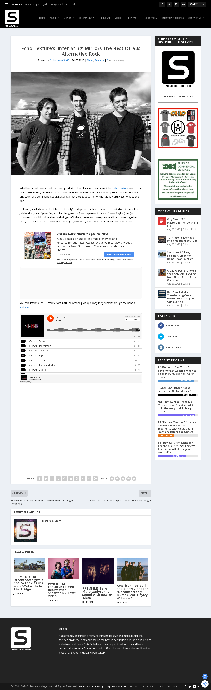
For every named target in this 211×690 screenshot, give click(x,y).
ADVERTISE (152, 686)
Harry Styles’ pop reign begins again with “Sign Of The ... (51, 4)
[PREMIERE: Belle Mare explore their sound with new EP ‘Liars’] (98, 571)
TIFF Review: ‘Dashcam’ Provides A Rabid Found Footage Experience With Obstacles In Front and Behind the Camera (177, 427)
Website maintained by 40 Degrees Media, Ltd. (103, 686)
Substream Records (173, 18)
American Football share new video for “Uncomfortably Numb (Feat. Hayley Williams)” (132, 592)
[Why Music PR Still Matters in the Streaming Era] (162, 221)
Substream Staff (59, 60)
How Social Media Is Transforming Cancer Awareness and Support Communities (181, 296)
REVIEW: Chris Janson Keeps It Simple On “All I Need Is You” (175, 389)
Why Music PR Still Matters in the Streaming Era (182, 223)
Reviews (132, 18)
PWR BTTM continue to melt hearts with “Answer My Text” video (62, 589)
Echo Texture (120, 188)
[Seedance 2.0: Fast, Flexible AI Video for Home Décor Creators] (162, 254)
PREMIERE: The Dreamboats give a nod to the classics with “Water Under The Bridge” (28, 583)
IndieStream (150, 18)
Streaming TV (86, 18)
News (90, 60)
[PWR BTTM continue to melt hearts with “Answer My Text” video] (63, 568)
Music (53, 18)
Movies (67, 18)
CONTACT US (174, 686)
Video (118, 18)
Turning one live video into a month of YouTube (182, 239)
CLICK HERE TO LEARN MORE (178, 96)
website (24, 307)
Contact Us (194, 18)
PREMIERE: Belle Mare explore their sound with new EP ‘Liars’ (97, 593)
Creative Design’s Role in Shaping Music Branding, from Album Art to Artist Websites (182, 275)
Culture (105, 18)
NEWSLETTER (137, 686)
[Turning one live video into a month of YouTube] (162, 239)
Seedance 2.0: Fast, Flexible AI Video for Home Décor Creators (180, 256)
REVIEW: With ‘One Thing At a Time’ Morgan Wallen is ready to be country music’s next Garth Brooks (177, 372)
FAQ (162, 686)
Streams (99, 60)
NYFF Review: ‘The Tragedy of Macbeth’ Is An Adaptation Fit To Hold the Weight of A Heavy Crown (177, 406)
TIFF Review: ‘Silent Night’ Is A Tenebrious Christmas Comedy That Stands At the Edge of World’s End (176, 447)
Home (42, 18)
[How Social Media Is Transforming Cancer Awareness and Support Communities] (162, 294)
